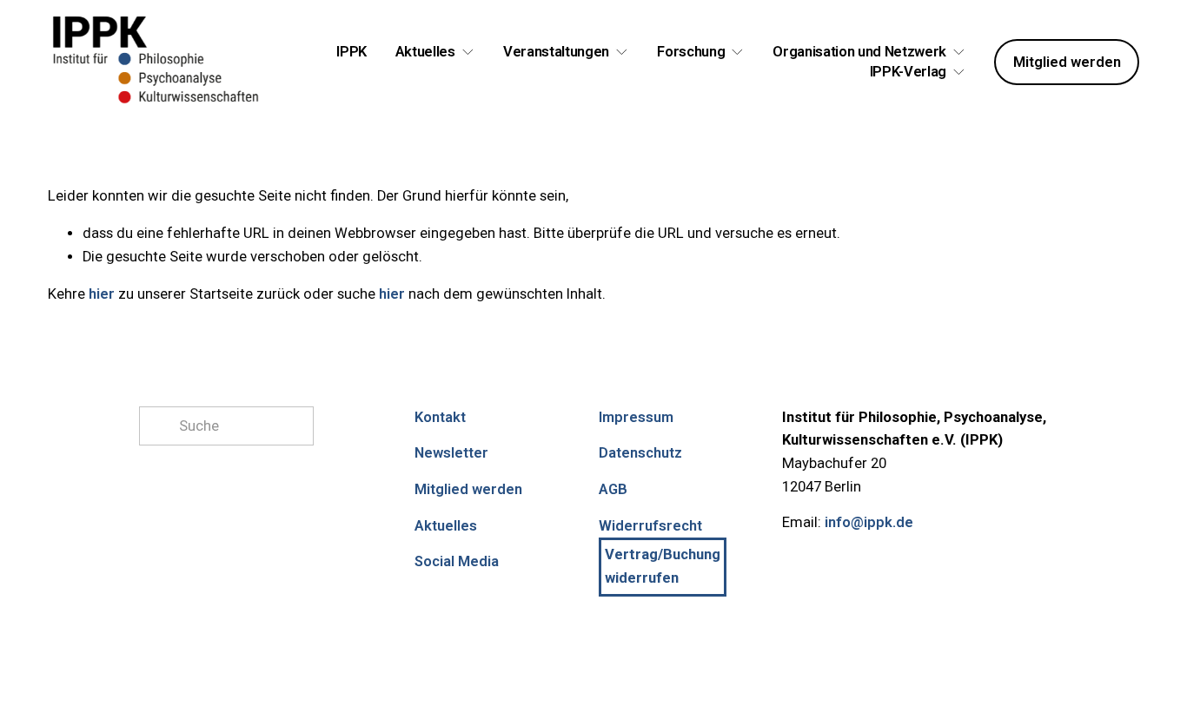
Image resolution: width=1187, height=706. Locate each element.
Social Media (456, 561)
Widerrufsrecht (650, 526)
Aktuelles (445, 526)
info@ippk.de (869, 522)
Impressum (636, 417)
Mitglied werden (1067, 62)
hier (102, 294)
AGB (613, 489)
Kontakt (440, 417)
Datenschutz (640, 453)
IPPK (351, 51)
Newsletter (451, 453)
